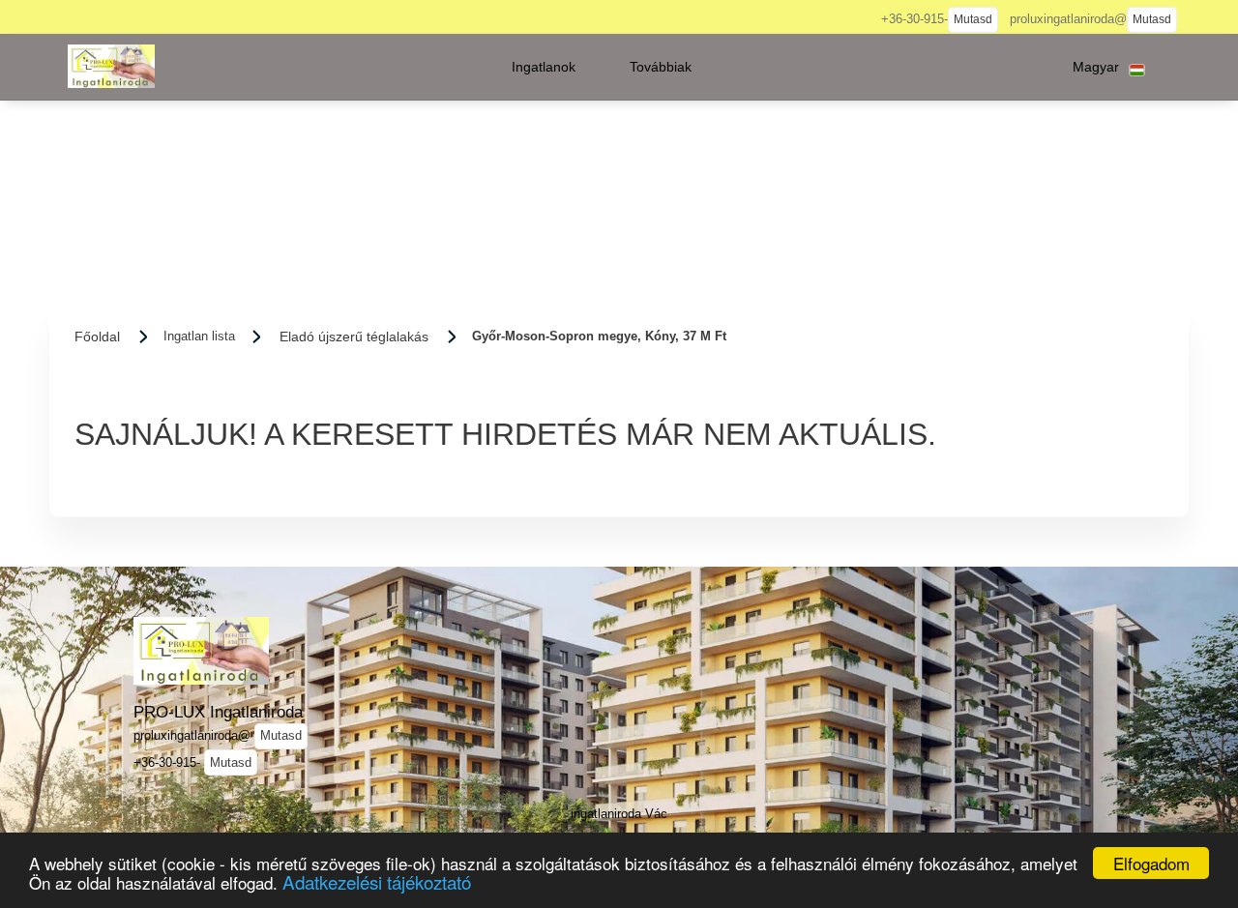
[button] (543, 67)
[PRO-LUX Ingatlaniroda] (111, 66)
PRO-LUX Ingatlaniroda (218, 711)
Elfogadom (1151, 863)
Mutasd (973, 19)
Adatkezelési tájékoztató (376, 881)
